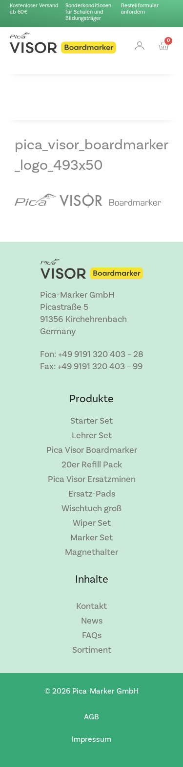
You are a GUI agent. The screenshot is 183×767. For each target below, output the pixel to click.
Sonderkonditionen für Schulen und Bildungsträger (88, 12)
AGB (91, 717)
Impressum (91, 739)
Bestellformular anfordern (140, 9)
